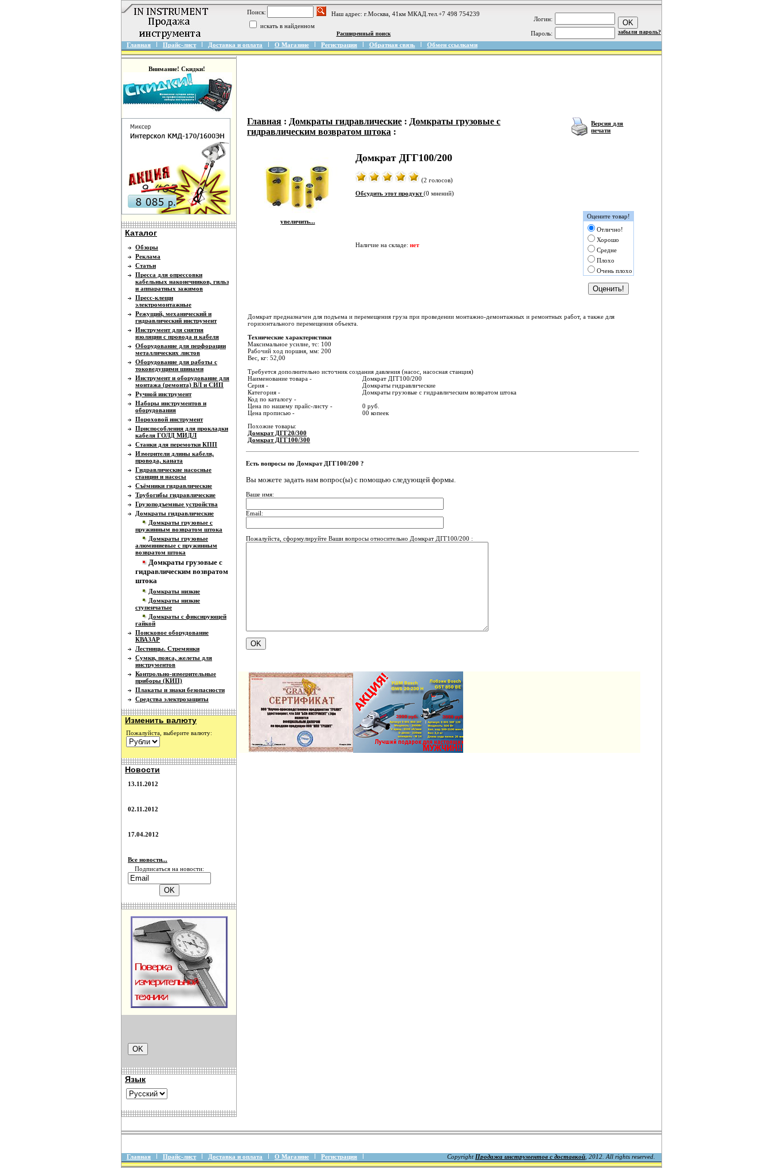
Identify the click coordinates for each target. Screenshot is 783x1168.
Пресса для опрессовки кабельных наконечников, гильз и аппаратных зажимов (182, 281)
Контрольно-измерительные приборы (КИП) (175, 677)
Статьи (145, 265)
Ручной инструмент (163, 393)
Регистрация (339, 44)
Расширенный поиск (363, 33)
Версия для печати (607, 127)
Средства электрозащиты (172, 699)
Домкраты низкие (174, 591)
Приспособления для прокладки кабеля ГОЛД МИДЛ (181, 432)
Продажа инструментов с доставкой (530, 1156)
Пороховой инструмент (169, 419)
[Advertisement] (452, 87)
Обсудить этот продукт (389, 193)
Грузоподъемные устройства (176, 504)
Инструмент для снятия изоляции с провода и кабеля (177, 333)
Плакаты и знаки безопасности (180, 689)
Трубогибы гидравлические (175, 494)
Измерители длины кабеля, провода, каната (174, 457)
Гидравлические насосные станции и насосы (173, 473)
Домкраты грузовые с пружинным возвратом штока (178, 526)
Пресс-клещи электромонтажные (163, 301)
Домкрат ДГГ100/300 (279, 439)
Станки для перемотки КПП (176, 444)
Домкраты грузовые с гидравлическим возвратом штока (373, 126)
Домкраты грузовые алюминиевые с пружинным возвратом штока (176, 545)
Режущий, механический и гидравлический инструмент (176, 317)
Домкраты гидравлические (174, 513)
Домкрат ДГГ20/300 (277, 432)
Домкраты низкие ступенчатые (167, 604)
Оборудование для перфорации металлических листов (180, 349)
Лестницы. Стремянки (167, 648)
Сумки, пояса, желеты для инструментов (173, 661)
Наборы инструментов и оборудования (170, 406)
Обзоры (146, 247)
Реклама (147, 256)
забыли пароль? (639, 32)
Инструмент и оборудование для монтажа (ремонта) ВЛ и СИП (182, 381)
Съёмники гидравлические (173, 485)
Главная (139, 44)
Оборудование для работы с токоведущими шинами (176, 365)
